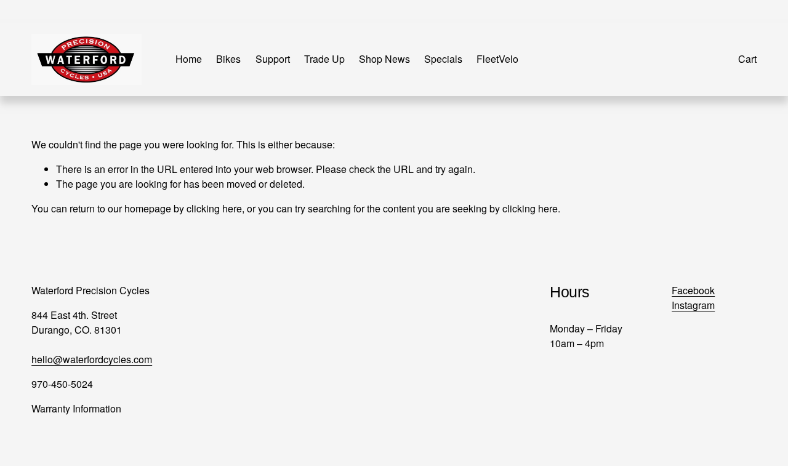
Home (188, 59)
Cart (747, 59)
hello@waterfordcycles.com (91, 359)
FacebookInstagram (693, 297)
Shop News (384, 59)
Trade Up (324, 59)
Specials (443, 59)
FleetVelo (497, 59)
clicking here (214, 208)
